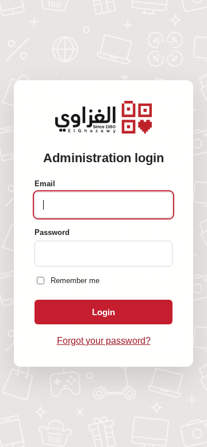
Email (44, 183)
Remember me (75, 280)
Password (52, 232)
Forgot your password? (104, 341)
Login (103, 312)
